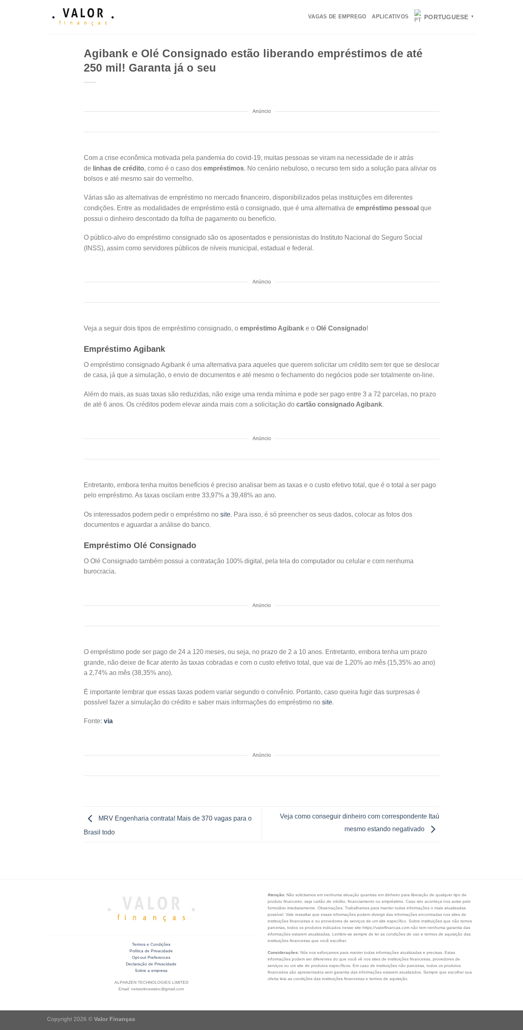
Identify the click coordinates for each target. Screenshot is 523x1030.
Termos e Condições (151, 944)
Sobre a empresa (151, 970)
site (225, 514)
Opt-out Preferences (151, 957)
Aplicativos (390, 16)
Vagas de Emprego (337, 16)
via (108, 720)
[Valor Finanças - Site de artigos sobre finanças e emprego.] (83, 17)
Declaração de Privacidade (151, 964)
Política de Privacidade (151, 951)
